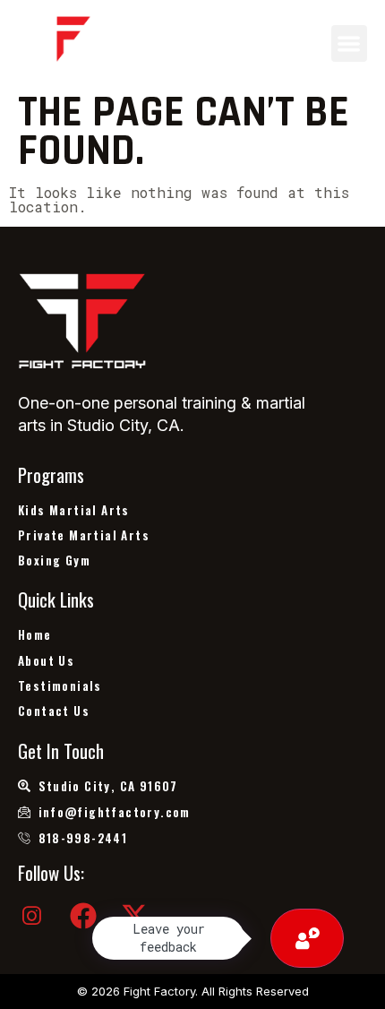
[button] (349, 43)
